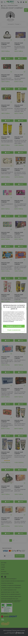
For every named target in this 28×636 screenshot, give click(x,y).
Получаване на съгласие (14, 326)
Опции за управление (14, 330)
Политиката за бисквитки (8, 321)
